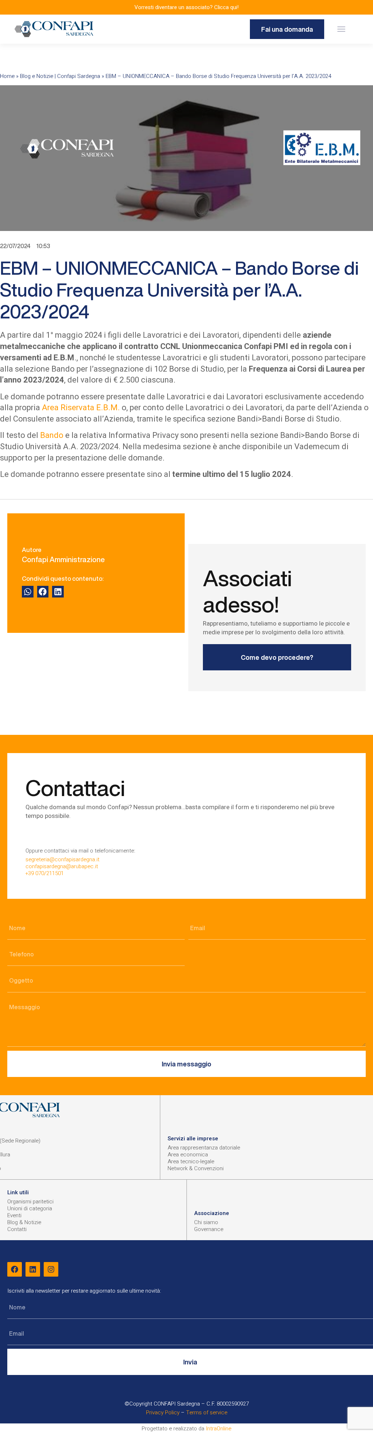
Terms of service (206, 1412)
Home (7, 76)
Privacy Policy (163, 1412)
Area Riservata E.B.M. (81, 408)
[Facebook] (14, 1269)
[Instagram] (51, 1269)
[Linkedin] (32, 1269)
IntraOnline (218, 1429)
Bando (51, 435)
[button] (341, 29)
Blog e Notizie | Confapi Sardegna (60, 76)
